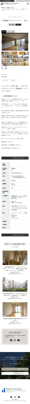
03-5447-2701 (16, 363)
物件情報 (8, 7)
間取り (8, 31)
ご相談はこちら (20, 369)
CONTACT (23, 0)
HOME (4, 7)
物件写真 (4, 31)
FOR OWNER (7, 0)
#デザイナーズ (5, 80)
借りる (12, 7)
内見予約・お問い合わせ (18, 158)
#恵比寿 (13, 80)
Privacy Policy (15, 399)
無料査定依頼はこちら (19, 373)
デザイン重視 (4, 76)
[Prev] (2, 42)
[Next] (27, 42)
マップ (13, 31)
